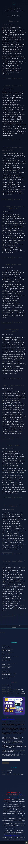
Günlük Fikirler (14, 8)
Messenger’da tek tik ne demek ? (14, 505)
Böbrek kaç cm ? (14, 21)
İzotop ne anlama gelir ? (14, 147)
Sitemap (2, 632)
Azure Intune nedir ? (14, 265)
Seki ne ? (4, 684)
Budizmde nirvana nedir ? (14, 86)
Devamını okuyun (7, 79)
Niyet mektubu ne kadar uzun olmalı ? (11, 693)
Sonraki (14, 627)
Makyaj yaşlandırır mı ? (14, 386)
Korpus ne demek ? (14, 445)
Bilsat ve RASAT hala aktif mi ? (10, 689)
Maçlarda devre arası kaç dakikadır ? (14, 207)
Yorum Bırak (19, 78)
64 (20, 626)
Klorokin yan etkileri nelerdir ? (14, 330)
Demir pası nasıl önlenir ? (14, 561)
